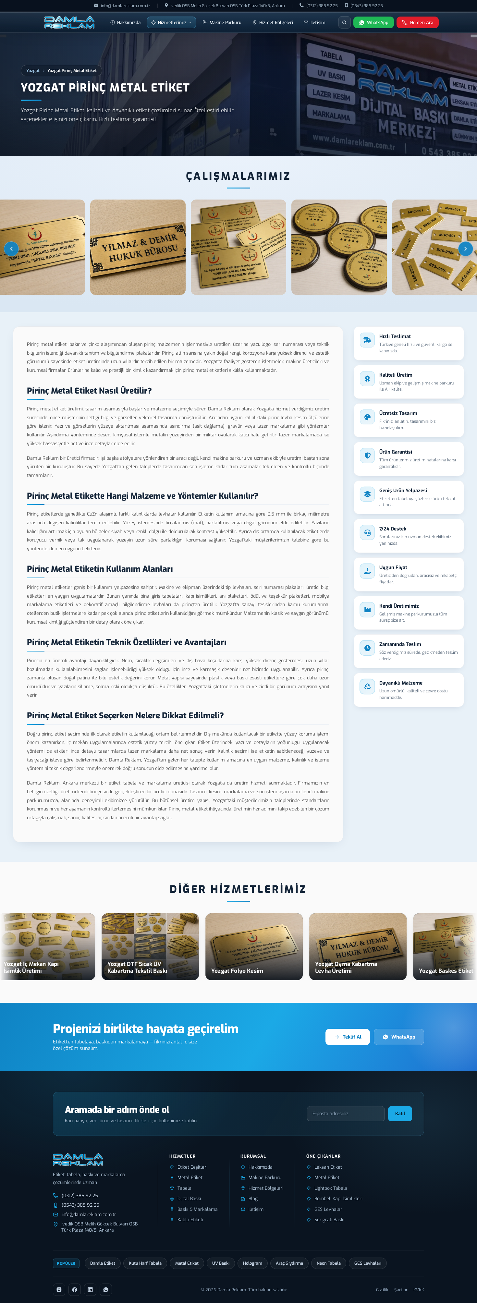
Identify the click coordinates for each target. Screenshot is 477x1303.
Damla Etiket (102, 1263)
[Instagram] (59, 1290)
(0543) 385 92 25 (366, 5)
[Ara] (344, 22)
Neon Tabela (329, 1263)
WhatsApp (403, 1037)
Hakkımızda (129, 22)
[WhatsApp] (106, 1290)
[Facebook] (74, 1290)
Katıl (400, 1114)
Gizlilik (382, 1290)
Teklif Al (352, 1037)
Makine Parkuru (225, 22)
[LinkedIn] (90, 1290)
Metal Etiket (187, 1263)
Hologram (252, 1263)
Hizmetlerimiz (172, 22)
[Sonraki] (465, 248)
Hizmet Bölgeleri (276, 22)
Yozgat (33, 70)
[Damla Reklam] (69, 22)
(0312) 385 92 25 (322, 5)
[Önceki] (11, 248)
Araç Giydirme (289, 1263)
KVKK (418, 1290)
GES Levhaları (367, 1263)
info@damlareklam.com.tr (125, 5)
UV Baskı (220, 1263)
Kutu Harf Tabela (145, 1263)
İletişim (318, 22)
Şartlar (401, 1290)
